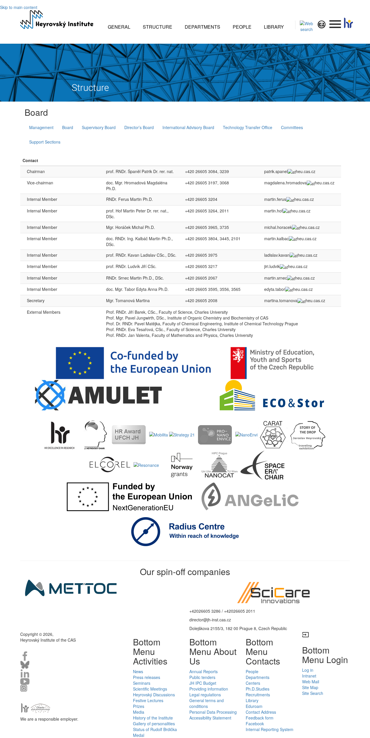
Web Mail (310, 681)
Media (138, 712)
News (138, 671)
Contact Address (261, 712)
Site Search (312, 693)
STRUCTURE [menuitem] (157, 26)
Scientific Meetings (150, 689)
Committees (292, 127)
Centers (253, 683)
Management (41, 127)
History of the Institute (153, 718)
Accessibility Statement (210, 718)
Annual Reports (203, 671)
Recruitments (258, 694)
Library (252, 700)
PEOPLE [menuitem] (242, 26)
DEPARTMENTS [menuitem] (202, 26)
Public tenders (202, 677)
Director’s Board (139, 127)
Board (67, 127)
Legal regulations (205, 694)
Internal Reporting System (269, 729)
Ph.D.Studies (257, 689)
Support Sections (44, 142)
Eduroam (254, 706)
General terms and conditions (206, 703)
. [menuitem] (335, 21)
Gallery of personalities (154, 723)
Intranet (309, 676)
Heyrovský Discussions (154, 694)
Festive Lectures (148, 700)
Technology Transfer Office (247, 127)
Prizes (138, 706)
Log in (307, 670)
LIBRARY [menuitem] (274, 26)
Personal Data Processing (213, 712)
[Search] (306, 26)
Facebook (255, 723)
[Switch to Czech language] (321, 24)
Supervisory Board (99, 127)
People (252, 671)
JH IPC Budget (202, 683)
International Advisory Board (188, 127)
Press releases (146, 677)
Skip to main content (18, 7)
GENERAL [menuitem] (119, 26)
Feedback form (259, 718)
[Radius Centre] (185, 531)
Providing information (208, 689)
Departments (257, 677)
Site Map (310, 687)
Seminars (141, 683)
